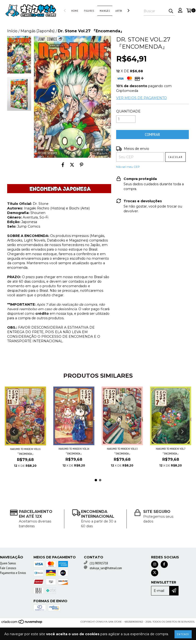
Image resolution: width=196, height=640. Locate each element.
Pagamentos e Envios (13, 573)
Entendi (183, 634)
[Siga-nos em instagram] (154, 564)
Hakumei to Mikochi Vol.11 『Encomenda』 (25, 451)
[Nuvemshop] (22, 623)
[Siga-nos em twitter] (154, 572)
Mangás (105, 10)
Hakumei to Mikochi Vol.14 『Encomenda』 (74, 451)
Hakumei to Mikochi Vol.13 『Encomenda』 (122, 451)
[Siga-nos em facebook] (164, 564)
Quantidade (128, 111)
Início (12, 31)
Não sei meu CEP (128, 166)
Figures (89, 10)
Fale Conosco (8, 568)
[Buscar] (171, 11)
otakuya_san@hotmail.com (106, 568)
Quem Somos (8, 563)
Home (74, 10)
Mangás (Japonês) (38, 31)
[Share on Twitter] (72, 165)
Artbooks (121, 10)
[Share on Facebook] (63, 165)
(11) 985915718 (99, 563)
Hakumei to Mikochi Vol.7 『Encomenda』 (170, 451)
